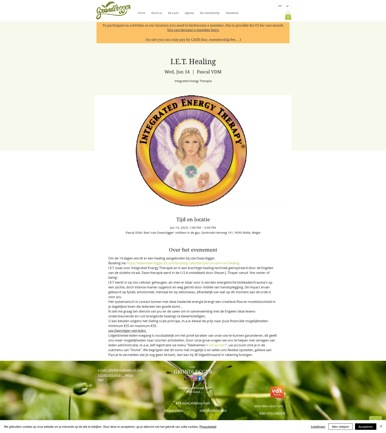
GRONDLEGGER (193, 372)
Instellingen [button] (318, 427)
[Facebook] (200, 378)
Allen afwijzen (340, 427)
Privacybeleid (207, 427)
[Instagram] (193, 378)
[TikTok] (186, 378)
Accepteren (365, 427)
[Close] (381, 426)
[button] (232, 13)
